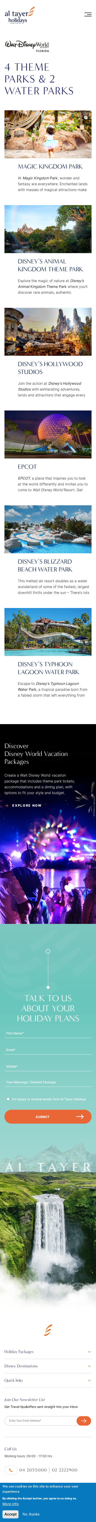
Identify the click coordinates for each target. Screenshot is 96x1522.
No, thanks (31, 1514)
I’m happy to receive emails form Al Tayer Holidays (49, 1099)
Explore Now (26, 805)
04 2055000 (33, 1470)
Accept (10, 1514)
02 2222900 (65, 1470)
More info (10, 1504)
